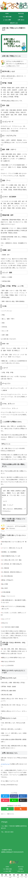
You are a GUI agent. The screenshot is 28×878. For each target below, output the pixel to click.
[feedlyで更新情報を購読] (7, 809)
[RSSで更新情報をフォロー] (20, 809)
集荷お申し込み (14, 873)
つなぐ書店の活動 (7, 869)
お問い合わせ (20, 871)
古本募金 (21, 869)
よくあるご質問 (7, 871)
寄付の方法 (20, 866)
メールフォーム (5, 764)
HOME (7, 866)
